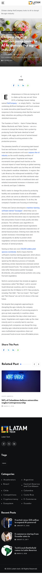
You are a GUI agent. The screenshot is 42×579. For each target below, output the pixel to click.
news (4, 463)
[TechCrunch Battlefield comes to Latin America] (6, 550)
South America (7, 396)
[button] (34, 364)
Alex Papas (7, 54)
